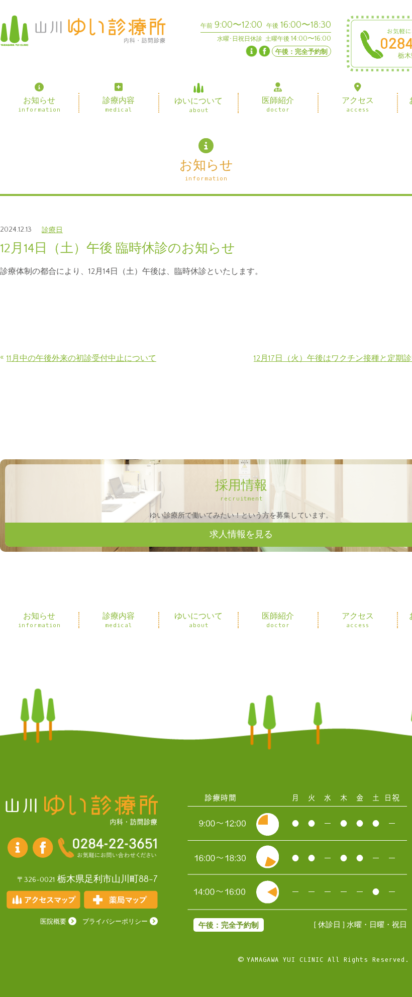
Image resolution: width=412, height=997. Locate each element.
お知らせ (39, 104)
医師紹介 (278, 104)
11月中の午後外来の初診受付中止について (81, 358)
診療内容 (119, 104)
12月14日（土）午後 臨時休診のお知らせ (117, 248)
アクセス (358, 104)
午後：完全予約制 (301, 51)
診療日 (52, 230)
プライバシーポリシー (115, 922)
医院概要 (53, 922)
